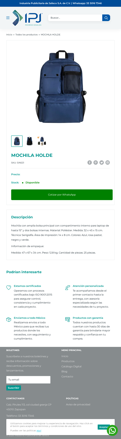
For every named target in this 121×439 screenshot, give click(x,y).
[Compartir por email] (107, 162)
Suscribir (13, 387)
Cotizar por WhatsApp (62, 194)
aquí (39, 430)
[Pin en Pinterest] (95, 162)
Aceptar (103, 427)
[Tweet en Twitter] (101, 162)
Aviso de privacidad (78, 404)
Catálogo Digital (71, 366)
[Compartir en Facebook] (89, 162)
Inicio (9, 34)
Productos (68, 361)
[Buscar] (106, 17)
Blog (64, 371)
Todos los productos (26, 34)
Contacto (67, 376)
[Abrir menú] (7, 18)
